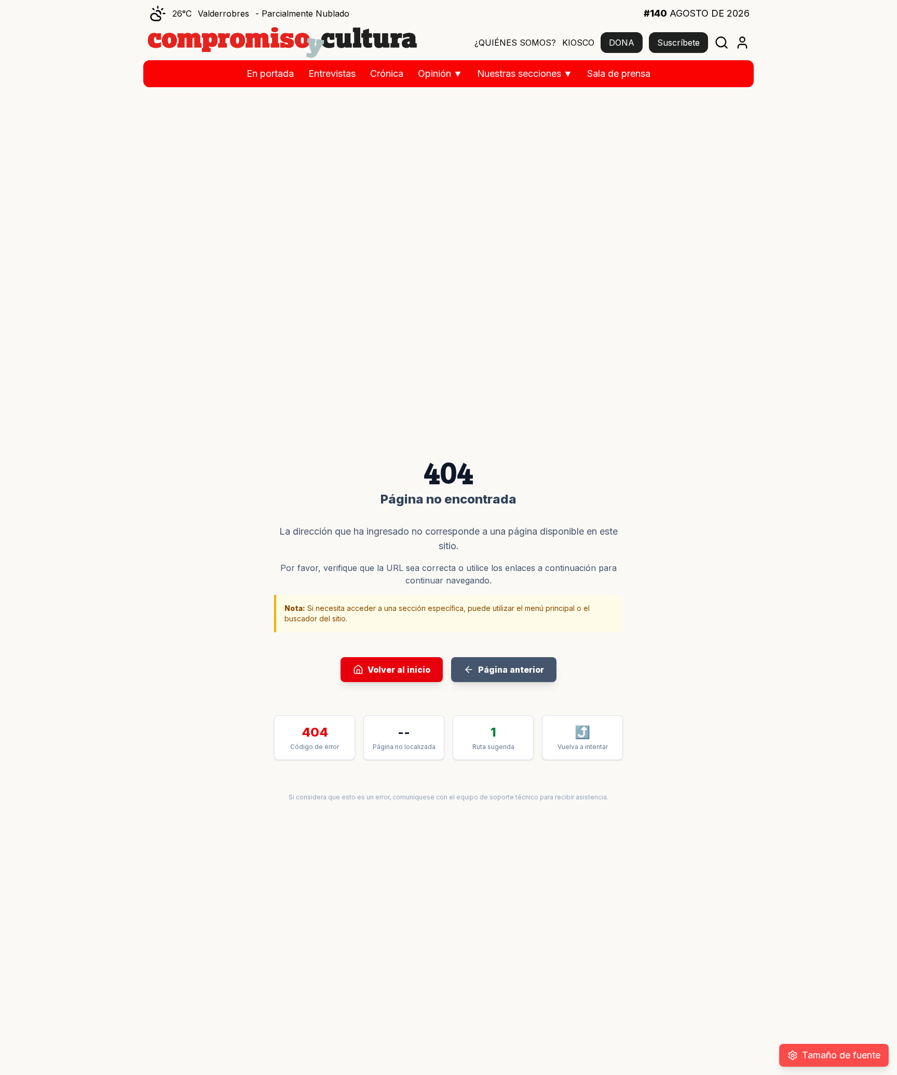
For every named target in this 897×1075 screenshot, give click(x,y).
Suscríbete (678, 42)
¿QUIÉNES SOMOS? (515, 42)
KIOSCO (578, 42)
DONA (621, 42)
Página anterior (511, 669)
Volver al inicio (399, 669)
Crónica (386, 73)
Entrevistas (332, 73)
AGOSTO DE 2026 (697, 13)
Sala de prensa (618, 73)
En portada (270, 73)
